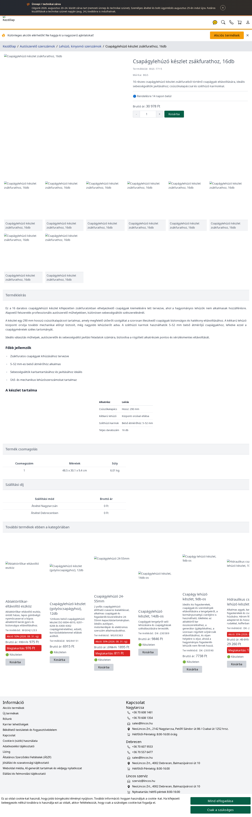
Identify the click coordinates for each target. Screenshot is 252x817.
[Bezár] (222, 7)
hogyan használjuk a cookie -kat (141, 798)
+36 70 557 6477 (142, 752)
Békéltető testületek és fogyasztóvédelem (30, 730)
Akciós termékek (227, 35)
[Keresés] (223, 22)
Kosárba (174, 114)
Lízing (6, 752)
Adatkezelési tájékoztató (18, 746)
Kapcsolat (9, 735)
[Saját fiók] (248, 22)
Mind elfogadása (220, 801)
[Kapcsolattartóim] (231, 22)
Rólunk (7, 719)
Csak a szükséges (220, 810)
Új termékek (11, 713)
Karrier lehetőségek (15, 724)
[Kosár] (240, 22)
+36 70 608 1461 (142, 712)
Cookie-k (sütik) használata (20, 741)
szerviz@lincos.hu (143, 781)
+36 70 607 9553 (142, 746)
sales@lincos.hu (142, 723)
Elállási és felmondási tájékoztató (24, 774)
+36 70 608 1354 (142, 718)
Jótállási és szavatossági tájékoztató (26, 763)
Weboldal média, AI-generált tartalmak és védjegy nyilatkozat (42, 768)
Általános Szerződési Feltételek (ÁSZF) (27, 757)
